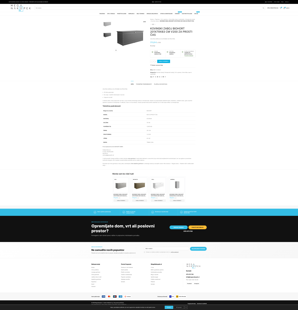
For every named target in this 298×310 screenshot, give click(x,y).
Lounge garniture (95, 272)
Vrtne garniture (95, 274)
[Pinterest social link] (157, 77)
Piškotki (153, 281)
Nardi (92, 284)
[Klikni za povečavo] (116, 50)
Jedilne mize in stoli (96, 277)
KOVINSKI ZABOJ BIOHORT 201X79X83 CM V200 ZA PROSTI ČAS (120, 196)
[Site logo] (21, 7)
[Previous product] (151, 24)
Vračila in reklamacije (126, 274)
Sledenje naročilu (125, 279)
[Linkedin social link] (159, 77)
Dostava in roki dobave (127, 267)
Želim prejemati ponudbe (198, 248)
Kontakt (123, 281)
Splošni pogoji (154, 277)
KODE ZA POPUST (44, 1)
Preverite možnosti (188, 55)
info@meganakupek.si (192, 277)
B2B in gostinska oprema (157, 269)
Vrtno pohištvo (95, 269)
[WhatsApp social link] (161, 77)
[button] (121, 200)
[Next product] (155, 24)
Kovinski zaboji (155, 21)
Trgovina (157, 19)
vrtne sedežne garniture (137, 163)
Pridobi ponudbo (179, 227)
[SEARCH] (263, 8)
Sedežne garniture (96, 279)
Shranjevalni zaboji (190, 19)
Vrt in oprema (164, 19)
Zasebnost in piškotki (202, 303)
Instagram (196, 283)
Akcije (92, 267)
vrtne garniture (131, 158)
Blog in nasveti (154, 274)
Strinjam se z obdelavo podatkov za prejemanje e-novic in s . (162, 252)
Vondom (93, 286)
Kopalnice (93, 281)
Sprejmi (169, 307)
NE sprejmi (179, 307)
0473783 (159, 1)
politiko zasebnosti (175, 252)
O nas (152, 267)
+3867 (155, 1)
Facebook (189, 283)
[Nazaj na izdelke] (153, 24)
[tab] (132, 83)
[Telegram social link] (163, 77)
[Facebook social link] (153, 77)
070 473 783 (187, 212)
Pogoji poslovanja (192, 303)
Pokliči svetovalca (197, 227)
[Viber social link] (165, 77)
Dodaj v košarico (164, 61)
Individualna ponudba (156, 272)
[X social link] (155, 77)
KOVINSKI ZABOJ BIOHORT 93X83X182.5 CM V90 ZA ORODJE (177, 196)
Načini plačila (124, 269)
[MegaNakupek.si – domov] (193, 266)
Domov (152, 19)
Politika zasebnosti (155, 279)
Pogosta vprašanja (126, 277)
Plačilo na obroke (125, 272)
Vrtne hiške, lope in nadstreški (176, 19)
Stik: (153, 1)
